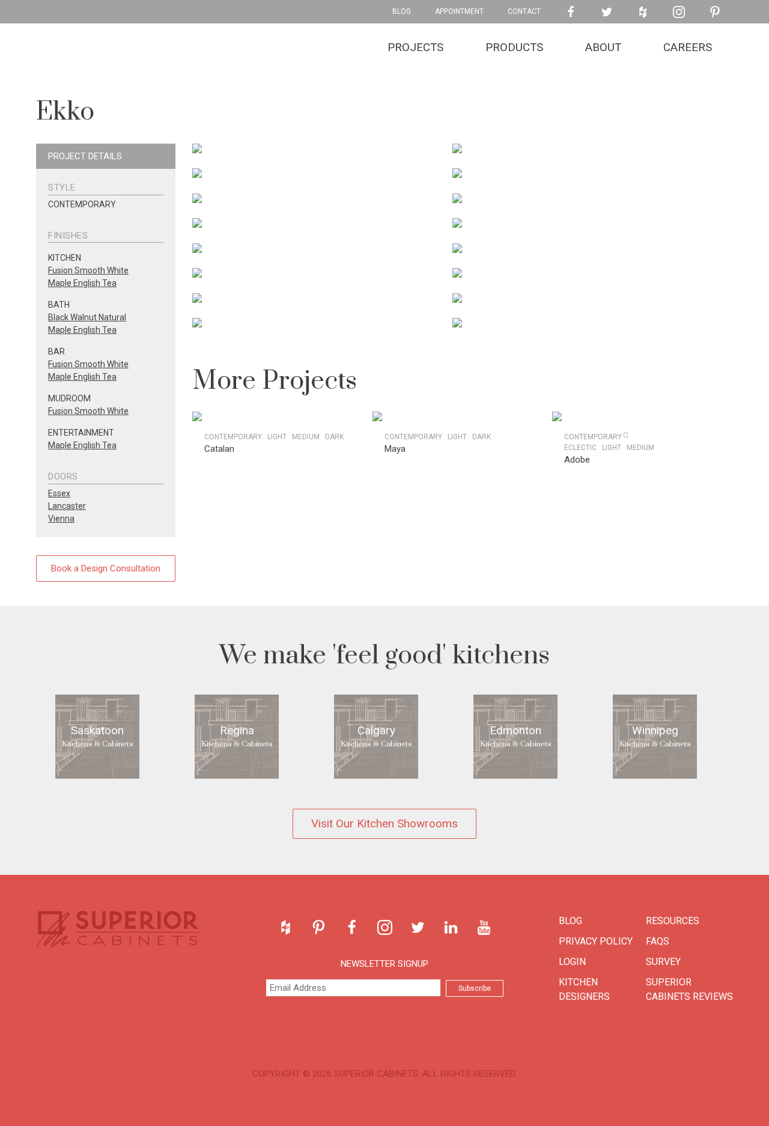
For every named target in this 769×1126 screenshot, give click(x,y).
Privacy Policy (596, 941)
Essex (59, 493)
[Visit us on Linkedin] (450, 927)
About (603, 47)
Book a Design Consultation (105, 568)
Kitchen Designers (584, 989)
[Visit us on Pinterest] (715, 12)
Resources (672, 921)
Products (514, 47)
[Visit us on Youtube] (483, 927)
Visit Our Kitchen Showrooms (384, 823)
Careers (687, 47)
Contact (524, 11)
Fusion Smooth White (88, 270)
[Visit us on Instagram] (679, 12)
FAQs (657, 941)
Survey (663, 961)
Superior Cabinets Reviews (689, 989)
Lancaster (67, 506)
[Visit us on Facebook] (571, 12)
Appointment (459, 11)
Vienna (61, 518)
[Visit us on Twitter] (607, 12)
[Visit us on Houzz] (643, 12)
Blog (401, 11)
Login (572, 961)
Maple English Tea (82, 283)
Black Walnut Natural (87, 317)
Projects (415, 47)
